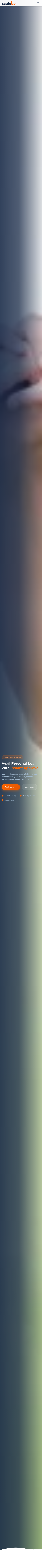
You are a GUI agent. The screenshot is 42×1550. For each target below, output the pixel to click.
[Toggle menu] (38, 3)
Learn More (29, 787)
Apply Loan (9, 787)
